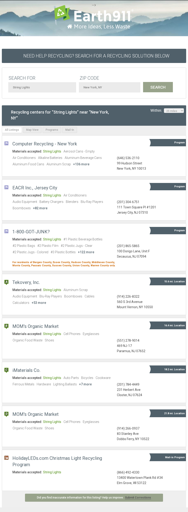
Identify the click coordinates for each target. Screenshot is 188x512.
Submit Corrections (138, 497)
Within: (157, 110)
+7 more (85, 384)
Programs (52, 129)
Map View (32, 129)
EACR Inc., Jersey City (34, 188)
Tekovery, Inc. (26, 282)
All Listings (12, 129)
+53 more (39, 303)
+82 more (40, 208)
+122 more (86, 252)
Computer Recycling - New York (44, 144)
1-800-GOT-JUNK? (31, 231)
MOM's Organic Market (35, 326)
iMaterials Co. (26, 370)
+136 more (81, 164)
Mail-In (69, 129)
